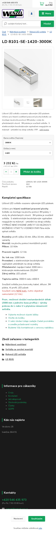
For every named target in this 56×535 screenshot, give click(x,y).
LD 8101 (9, 359)
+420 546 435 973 (10, 3)
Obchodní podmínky (17, 402)
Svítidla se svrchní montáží (19, 349)
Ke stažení (12, 396)
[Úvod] (13, 13)
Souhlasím (36, 518)
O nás (11, 392)
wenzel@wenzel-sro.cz (17, 509)
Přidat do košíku (32, 171)
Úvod (4, 32)
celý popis (44, 129)
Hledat (47, 23)
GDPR (11, 409)
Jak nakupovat (14, 399)
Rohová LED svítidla (38, 32)
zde (40, 528)
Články (11, 405)
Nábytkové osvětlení (18, 32)
